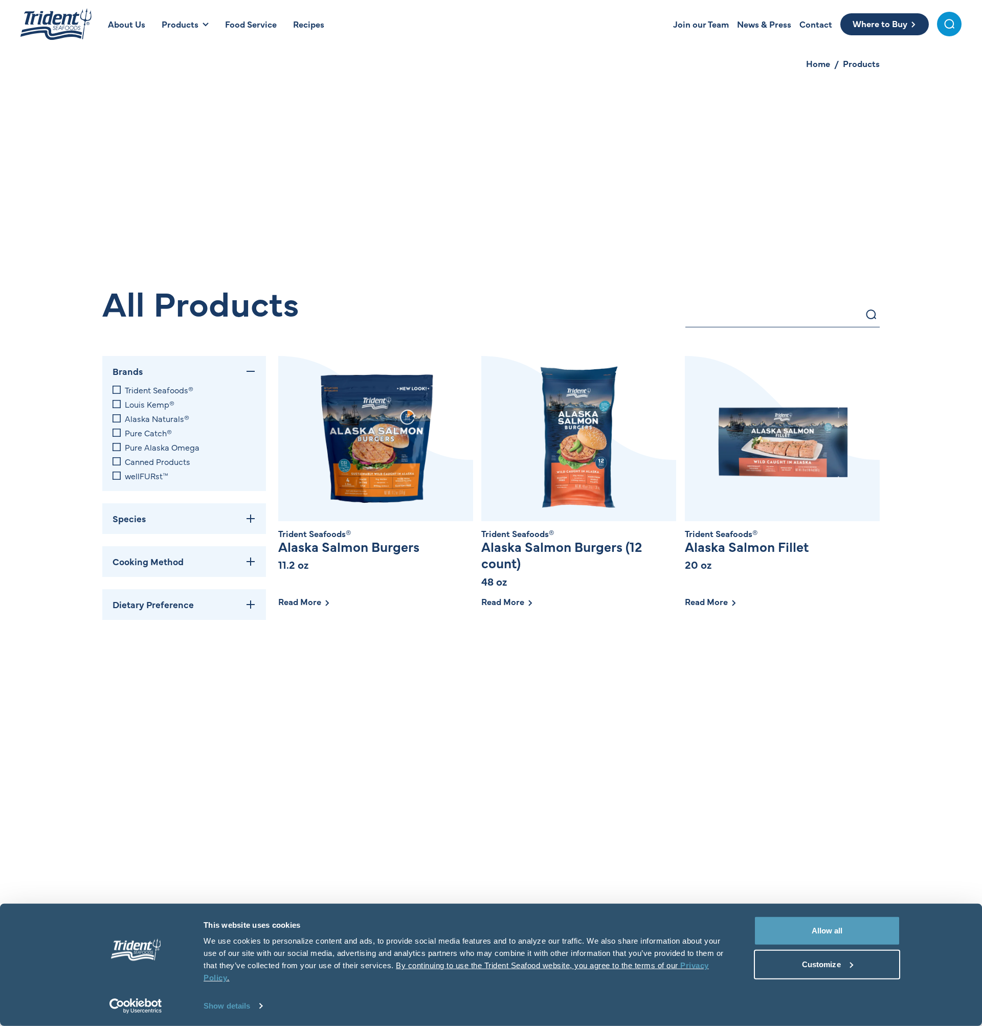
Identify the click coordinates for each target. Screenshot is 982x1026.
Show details (227, 1005)
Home (818, 63)
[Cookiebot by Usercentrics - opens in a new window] (136, 1006)
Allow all (827, 930)
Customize (821, 964)
